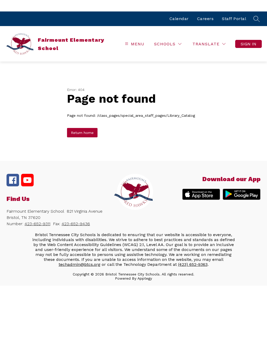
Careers (205, 18)
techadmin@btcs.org (79, 264)
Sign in (248, 43)
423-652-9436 (76, 223)
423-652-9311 (37, 223)
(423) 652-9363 (193, 264)
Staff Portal (234, 18)
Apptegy (144, 278)
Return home (82, 133)
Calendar (179, 18)
